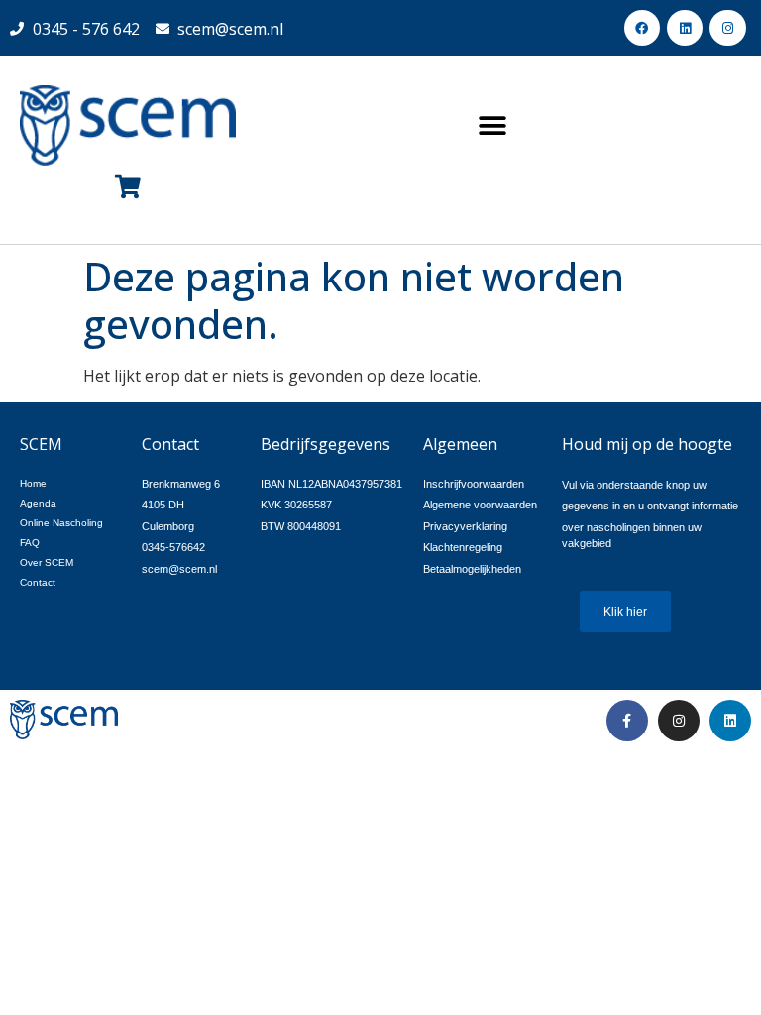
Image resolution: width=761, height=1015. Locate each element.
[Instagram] (727, 28)
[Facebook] (642, 28)
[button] (493, 125)
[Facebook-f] (627, 720)
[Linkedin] (685, 28)
